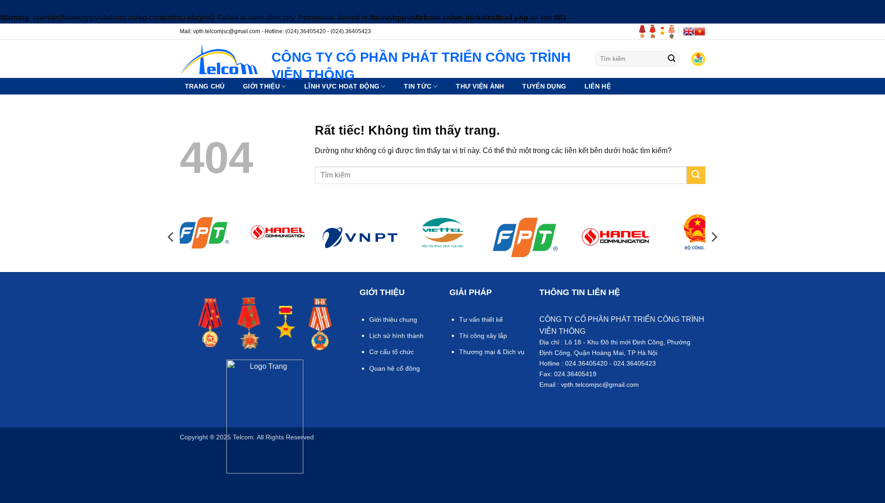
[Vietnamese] (699, 31)
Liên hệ (597, 86)
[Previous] (171, 237)
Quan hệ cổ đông (394, 368)
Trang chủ (205, 86)
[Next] (713, 237)
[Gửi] (671, 58)
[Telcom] (219, 59)
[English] (688, 31)
